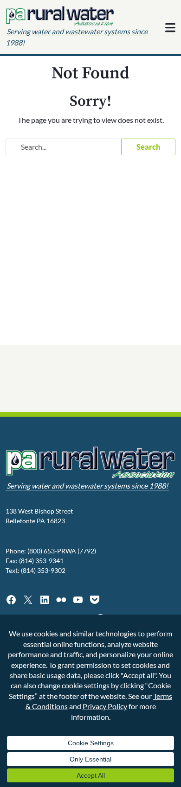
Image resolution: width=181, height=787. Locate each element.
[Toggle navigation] (170, 27)
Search (148, 146)
